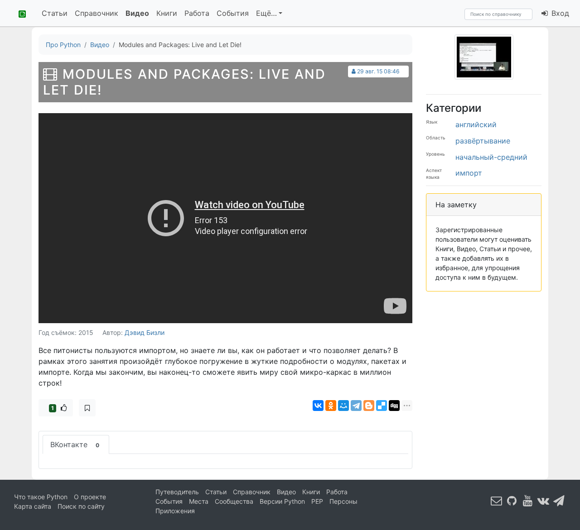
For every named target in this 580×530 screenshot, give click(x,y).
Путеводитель (177, 492)
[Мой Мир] (343, 405)
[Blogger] (368, 405)
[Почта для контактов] (496, 500)
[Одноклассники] (330, 405)
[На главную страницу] (19, 13)
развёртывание (482, 140)
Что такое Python (41, 497)
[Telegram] (356, 405)
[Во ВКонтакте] (543, 500)
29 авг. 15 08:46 (378, 71)
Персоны (343, 501)
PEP (317, 501)
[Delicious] (381, 405)
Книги (166, 13)
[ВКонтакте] (318, 405)
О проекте (90, 497)
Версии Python (282, 501)
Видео (137, 13)
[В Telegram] (559, 500)
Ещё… (266, 13)
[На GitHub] (512, 500)
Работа (196, 13)
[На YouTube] (528, 500)
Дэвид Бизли (144, 332)
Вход (559, 13)
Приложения (175, 511)
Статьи (55, 13)
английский (476, 124)
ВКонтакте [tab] (74, 444)
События (233, 13)
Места (198, 501)
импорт (468, 172)
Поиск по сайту (81, 506)
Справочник (96, 13)
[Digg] (394, 405)
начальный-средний (491, 157)
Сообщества (234, 501)
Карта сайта (32, 506)
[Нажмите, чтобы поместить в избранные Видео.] (87, 407)
